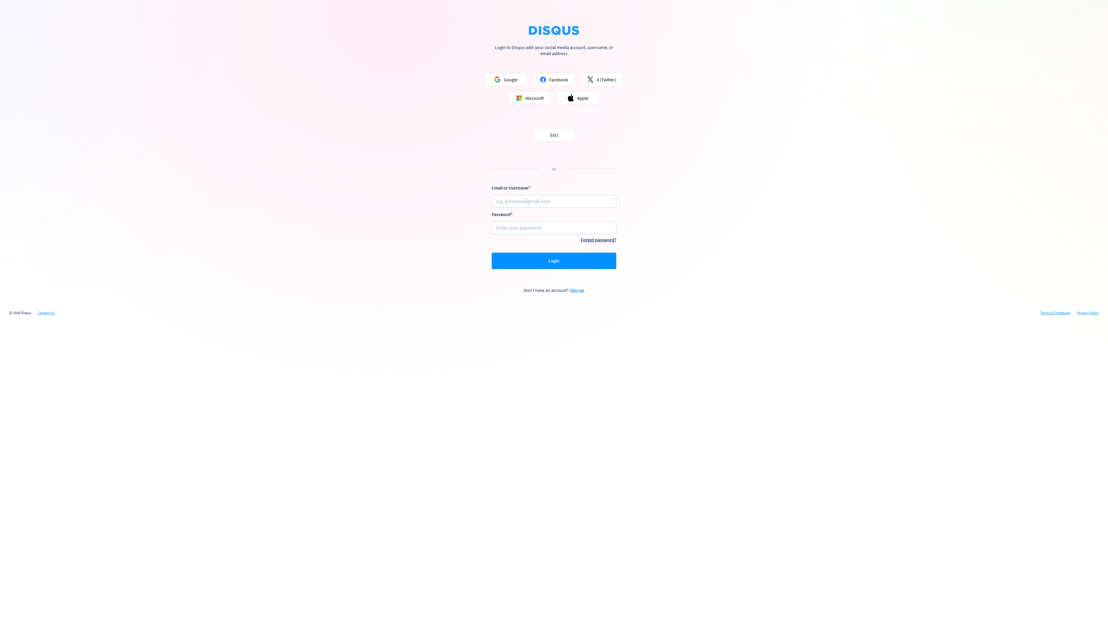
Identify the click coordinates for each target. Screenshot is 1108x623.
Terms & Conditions (1055, 313)
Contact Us (46, 313)
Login (554, 261)
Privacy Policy (1088, 313)
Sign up (577, 290)
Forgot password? (598, 240)
